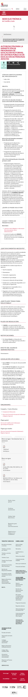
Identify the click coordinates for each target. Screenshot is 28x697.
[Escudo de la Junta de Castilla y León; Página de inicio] (4, 6)
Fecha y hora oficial (20, 556)
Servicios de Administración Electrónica (19, 590)
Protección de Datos (20, 566)
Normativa (18, 548)
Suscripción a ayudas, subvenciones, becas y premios (7, 575)
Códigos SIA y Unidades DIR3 (5, 650)
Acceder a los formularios (3, 66)
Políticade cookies (22, 674)
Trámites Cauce (5, 557)
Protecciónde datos (14, 674)
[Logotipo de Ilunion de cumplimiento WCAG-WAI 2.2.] (21, 688)
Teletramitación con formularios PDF (20, 609)
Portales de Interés (6, 632)
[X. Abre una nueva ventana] (14, 26)
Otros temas (25, 9)
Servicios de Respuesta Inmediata (7, 570)
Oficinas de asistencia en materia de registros (20, 621)
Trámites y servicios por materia (6, 549)
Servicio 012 (5, 665)
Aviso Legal (5, 673)
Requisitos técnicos (20, 606)
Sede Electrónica (7, 34)
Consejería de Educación (9, 412)
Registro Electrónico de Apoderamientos (6, 646)
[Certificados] (14, 694)
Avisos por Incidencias (21, 563)
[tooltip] (17, 8)
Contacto (14, 678)
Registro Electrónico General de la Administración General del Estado (6, 581)
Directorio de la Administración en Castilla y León (21, 572)
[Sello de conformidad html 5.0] (12, 687)
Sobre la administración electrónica (19, 585)
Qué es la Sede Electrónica (19, 545)
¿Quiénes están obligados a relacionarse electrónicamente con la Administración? (14, 230)
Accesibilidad (6, 678)
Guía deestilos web (22, 679)
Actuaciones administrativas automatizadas (5, 656)
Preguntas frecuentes (21, 602)
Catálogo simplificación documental (5, 641)
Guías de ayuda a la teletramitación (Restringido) (20, 615)
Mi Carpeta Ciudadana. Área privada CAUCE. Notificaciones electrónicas (19, 597)
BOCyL (3, 587)
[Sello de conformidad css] (5, 687)
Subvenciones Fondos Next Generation (7, 565)
